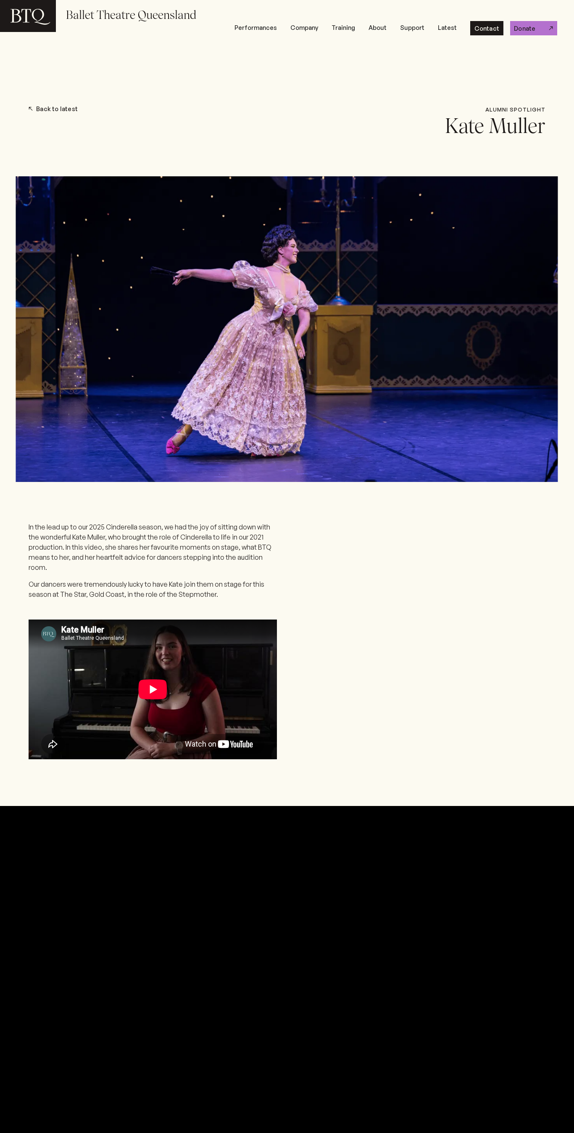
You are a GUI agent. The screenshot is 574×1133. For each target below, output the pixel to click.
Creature (531, 980)
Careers (423, 815)
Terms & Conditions (510, 815)
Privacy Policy (184, 813)
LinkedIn (353, 815)
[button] (255, 28)
